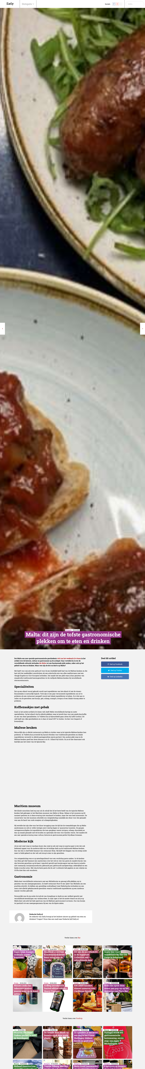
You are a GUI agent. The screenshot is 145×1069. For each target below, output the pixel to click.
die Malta (42, 663)
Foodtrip (79, 1018)
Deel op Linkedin (116, 677)
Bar (79, 938)
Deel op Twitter (116, 670)
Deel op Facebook (116, 664)
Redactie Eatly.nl (36, 914)
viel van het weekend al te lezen (69, 658)
